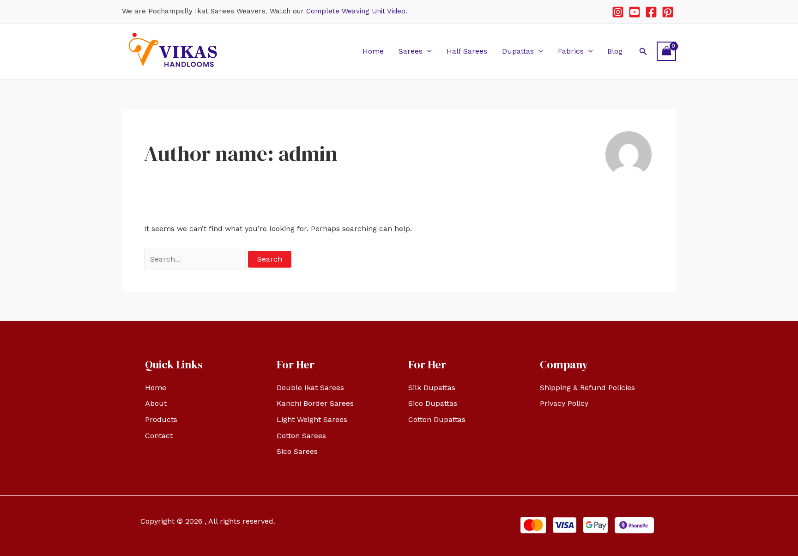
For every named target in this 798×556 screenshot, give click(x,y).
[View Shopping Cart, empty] (666, 51)
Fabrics (571, 51)
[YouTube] (635, 12)
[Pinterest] (668, 12)
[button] (427, 51)
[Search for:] (196, 259)
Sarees (411, 51)
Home (373, 51)
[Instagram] (618, 12)
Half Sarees (467, 51)
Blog (615, 51)
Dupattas (518, 51)
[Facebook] (651, 12)
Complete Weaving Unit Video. (356, 11)
